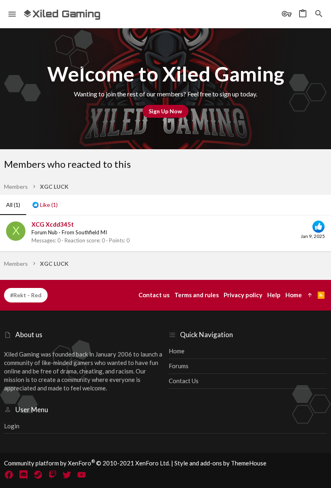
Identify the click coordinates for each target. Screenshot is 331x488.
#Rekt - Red (26, 295)
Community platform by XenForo (87, 463)
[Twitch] (52, 475)
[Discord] (23, 475)
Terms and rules (196, 294)
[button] (12, 14)
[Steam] (38, 475)
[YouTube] (81, 475)
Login (11, 426)
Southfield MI (91, 232)
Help (274, 294)
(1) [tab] (13, 204)
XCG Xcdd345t (52, 224)
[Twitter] (67, 475)
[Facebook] (9, 475)
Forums (179, 365)
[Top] (309, 295)
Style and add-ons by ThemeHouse (220, 463)
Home (176, 351)
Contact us (184, 380)
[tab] (45, 205)
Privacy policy (243, 294)
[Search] (319, 14)
